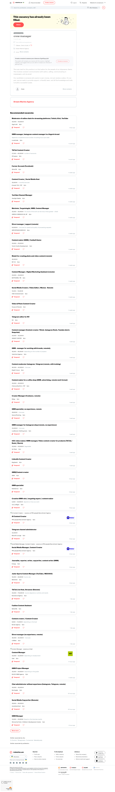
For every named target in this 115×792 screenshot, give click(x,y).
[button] (99, 752)
